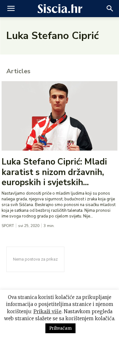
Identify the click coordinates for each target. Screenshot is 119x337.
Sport (8, 226)
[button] (11, 8)
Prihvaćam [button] (60, 328)
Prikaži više (47, 311)
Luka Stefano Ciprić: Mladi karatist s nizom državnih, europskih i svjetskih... (54, 172)
